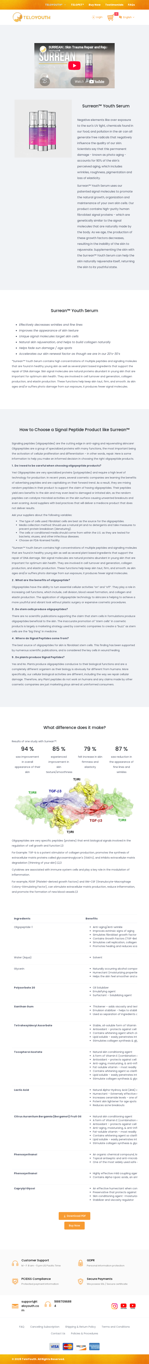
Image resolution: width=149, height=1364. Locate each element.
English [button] (127, 17)
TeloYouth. (29, 1359)
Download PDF (76, 1216)
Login (99, 17)
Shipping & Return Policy (80, 1327)
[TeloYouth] (31, 17)
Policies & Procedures (84, 1333)
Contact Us (58, 1333)
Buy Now (94, 5)
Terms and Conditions (116, 1327)
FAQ (21, 1327)
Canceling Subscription (44, 1327)
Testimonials (114, 5)
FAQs (131, 5)
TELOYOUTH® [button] (54, 5)
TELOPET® (77, 5)
